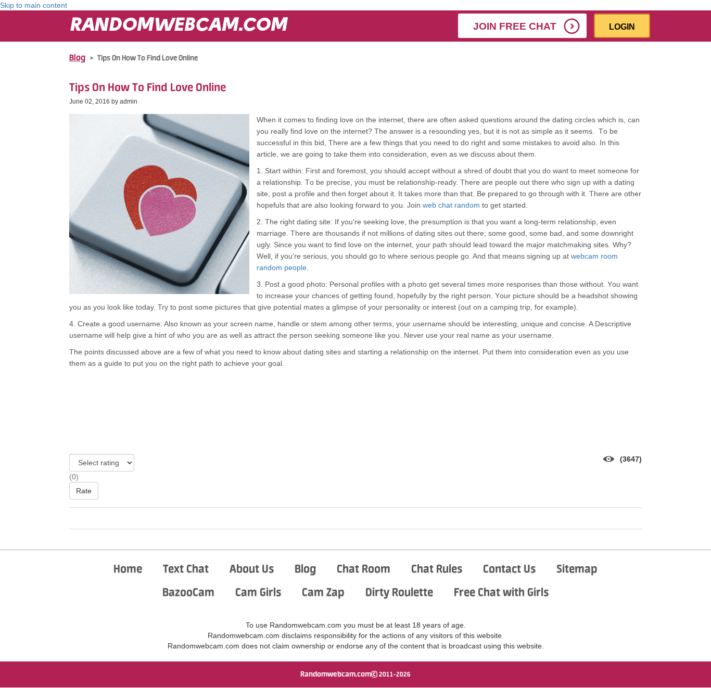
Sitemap (577, 569)
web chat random (451, 205)
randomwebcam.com (178, 26)
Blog (77, 58)
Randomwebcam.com (335, 674)
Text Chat (186, 569)
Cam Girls (258, 593)
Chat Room (363, 569)
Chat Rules (436, 569)
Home (127, 569)
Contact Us (509, 569)
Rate (84, 491)
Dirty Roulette (399, 593)
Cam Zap (323, 593)
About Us (252, 569)
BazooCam (188, 593)
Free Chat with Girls (501, 593)
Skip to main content (33, 5)
